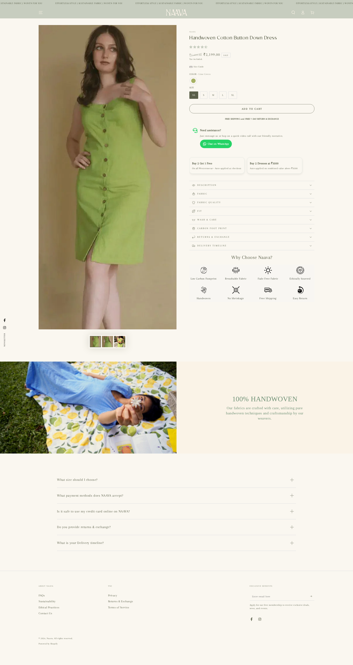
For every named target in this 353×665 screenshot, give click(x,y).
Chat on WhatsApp (218, 143)
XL (232, 95)
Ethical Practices (49, 607)
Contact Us (45, 613)
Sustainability (47, 601)
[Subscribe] (312, 596)
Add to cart (252, 108)
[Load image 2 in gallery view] (107, 341)
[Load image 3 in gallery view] (119, 341)
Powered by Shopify (48, 644)
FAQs (42, 595)
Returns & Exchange (120, 601)
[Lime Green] (193, 81)
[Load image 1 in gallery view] (95, 341)
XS (193, 95)
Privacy (112, 595)
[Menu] (40, 12)
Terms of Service (118, 607)
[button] (293, 12)
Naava (192, 32)
